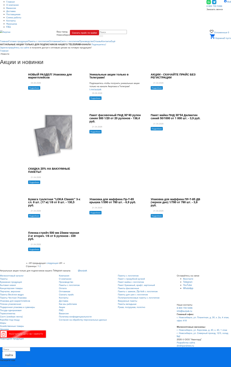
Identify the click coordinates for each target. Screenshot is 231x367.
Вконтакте (188, 278)
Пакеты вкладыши (127, 303)
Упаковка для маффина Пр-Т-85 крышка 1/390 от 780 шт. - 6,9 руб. (112, 200)
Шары (3, 322)
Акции (62, 307)
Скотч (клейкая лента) (11, 316)
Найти (9, 355)
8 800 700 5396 (214, 6)
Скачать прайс (66, 294)
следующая (52, 262)
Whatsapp (15, 365)
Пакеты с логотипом (69, 285)
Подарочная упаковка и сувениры (17, 307)
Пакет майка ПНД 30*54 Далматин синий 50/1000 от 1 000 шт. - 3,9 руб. (175, 116)
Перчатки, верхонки (10, 291)
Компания (64, 275)
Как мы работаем (68, 303)
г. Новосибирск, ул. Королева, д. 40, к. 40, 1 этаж (202, 329)
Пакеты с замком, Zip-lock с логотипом (138, 291)
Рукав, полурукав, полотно (131, 307)
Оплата (63, 288)
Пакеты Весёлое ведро (12, 294)
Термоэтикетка (7, 313)
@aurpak (82, 270)
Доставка (63, 300)
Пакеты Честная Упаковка (13, 297)
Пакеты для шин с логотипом (133, 294)
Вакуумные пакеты (127, 300)
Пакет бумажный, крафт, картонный (136, 285)
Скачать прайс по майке (84, 32)
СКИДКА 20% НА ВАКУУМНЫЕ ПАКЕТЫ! (49, 170)
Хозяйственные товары (12, 325)
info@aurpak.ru (184, 311)
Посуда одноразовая (11, 310)
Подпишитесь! (98, 44)
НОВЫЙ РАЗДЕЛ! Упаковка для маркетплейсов (50, 76)
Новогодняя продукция (12, 338)
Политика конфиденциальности (75, 316)
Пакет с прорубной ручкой (131, 278)
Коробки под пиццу (10, 319)
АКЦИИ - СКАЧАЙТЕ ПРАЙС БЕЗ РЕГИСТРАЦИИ (173, 76)
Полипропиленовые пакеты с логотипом (139, 297)
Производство (66, 281)
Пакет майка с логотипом (131, 281)
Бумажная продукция (11, 281)
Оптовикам (64, 291)
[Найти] (101, 36)
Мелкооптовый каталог (12, 275)
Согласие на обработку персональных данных (83, 319)
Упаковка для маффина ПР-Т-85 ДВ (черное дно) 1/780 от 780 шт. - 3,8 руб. (175, 202)
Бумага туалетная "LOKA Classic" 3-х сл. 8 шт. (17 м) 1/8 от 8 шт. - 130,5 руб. (54, 202)
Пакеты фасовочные (128, 288)
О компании (65, 278)
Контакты (63, 297)
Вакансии (64, 313)
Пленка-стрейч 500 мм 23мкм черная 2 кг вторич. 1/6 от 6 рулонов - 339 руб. (53, 236)
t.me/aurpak (95, 89)
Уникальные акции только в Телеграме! (109, 76)
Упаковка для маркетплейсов (15, 300)
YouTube (187, 285)
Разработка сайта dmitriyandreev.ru (186, 344)
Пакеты (4, 278)
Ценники (4, 329)
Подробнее (34, 87)
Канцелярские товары (11, 288)
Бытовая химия (8, 285)
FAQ (61, 310)
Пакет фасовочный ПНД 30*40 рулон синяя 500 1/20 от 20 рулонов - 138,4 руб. (115, 118)
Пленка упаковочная (10, 303)
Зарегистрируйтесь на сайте (14, 47)
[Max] (185, 293)
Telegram (187, 281)
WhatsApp (188, 288)
